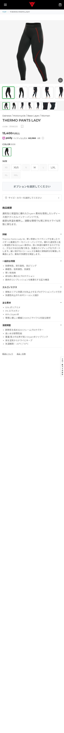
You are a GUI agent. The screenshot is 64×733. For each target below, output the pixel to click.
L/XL (53, 167)
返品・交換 (21, 354)
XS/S (16, 167)
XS (6, 167)
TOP (4, 12)
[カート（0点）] (60, 4)
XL (6, 175)
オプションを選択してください (32, 186)
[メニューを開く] (5, 5)
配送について (7, 354)
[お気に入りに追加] (22, 126)
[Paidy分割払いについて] (42, 138)
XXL (16, 175)
